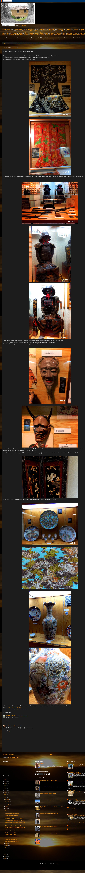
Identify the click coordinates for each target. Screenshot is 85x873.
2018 (5, 792)
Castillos (51, 30)
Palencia (51, 29)
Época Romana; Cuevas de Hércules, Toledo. (48, 780)
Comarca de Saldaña (27, 30)
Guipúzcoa (51, 34)
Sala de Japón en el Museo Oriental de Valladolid (14, 817)
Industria (70, 30)
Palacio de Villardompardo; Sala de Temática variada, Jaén (51, 800)
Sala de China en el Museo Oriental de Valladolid (14, 818)
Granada (20, 33)
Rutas (63, 30)
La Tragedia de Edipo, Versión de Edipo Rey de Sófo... (15, 825)
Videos (63, 34)
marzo (7, 845)
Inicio (51, 754)
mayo (7, 811)
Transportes (12, 34)
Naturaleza (77, 43)
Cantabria (77, 30)
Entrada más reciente (8, 754)
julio (7, 808)
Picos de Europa (73, 32)
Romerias (21, 34)
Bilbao (3, 33)
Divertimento (11, 30)
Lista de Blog (17, 43)
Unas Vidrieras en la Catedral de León (12, 841)
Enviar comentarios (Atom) (13, 757)
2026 (5, 778)
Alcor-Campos (14, 33)
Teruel (36, 33)
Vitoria (78, 34)
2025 (5, 779)
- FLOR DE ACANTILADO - (73, 829)
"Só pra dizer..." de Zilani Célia (74, 825)
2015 (5, 797)
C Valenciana (52, 33)
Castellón (59, 33)
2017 (5, 794)
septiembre (8, 804)
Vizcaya (59, 32)
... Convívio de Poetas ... (72, 814)
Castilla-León (6, 29)
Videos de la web (68, 43)
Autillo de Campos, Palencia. (10, 834)
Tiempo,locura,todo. (72, 807)
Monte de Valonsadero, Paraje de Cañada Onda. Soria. (15, 829)
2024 (5, 781)
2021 (5, 787)
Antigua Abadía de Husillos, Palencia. (12, 830)
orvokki (7, 725)
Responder (8, 721)
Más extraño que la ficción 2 (73, 772)
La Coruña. (82, 34)
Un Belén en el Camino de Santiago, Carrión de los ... (15, 836)
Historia (41, 29)
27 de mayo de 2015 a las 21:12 (15, 725)
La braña (41, 33)
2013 (5, 852)
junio (7, 810)
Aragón (7, 33)
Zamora (44, 30)
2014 (5, 851)
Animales (31, 33)
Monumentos (30, 29)
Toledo (37, 34)
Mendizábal (65, 32)
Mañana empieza (76, 764)
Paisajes (61, 29)
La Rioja (17, 34)
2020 (5, 788)
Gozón (46, 33)
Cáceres (3, 34)
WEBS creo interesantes (45, 43)
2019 (5, 790)
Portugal (9, 32)
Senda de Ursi (32, 34)
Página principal (7, 43)
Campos (18, 30)
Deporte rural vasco (68, 34)
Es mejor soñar (71, 763)
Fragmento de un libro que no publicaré (75, 808)
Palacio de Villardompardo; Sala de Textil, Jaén (49, 813)
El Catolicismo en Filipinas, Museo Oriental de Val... (15, 822)
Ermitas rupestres (58, 34)
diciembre (7, 799)
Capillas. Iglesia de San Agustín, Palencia (13, 832)
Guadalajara (42, 34)
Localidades (18, 29)
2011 (5, 856)
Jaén (47, 34)
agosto (7, 806)
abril (7, 843)
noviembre (8, 801)
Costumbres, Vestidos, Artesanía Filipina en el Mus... (15, 820)
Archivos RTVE (57, 43)
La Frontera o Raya (52, 32)
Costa (15, 32)
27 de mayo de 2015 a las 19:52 (21, 715)
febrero (7, 847)
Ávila (35, 32)
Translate (24, 25)
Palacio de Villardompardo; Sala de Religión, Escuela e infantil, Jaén (52, 807)
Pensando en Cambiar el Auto (10, 837)
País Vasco (4, 32)
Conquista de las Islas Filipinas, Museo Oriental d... (15, 823)
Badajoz (74, 34)
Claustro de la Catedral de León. (11, 839)
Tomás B (43, 763)
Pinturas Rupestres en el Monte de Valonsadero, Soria (15, 827)
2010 (5, 858)
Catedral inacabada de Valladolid (11, 815)
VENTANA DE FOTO (10, 715)
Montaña (76, 29)
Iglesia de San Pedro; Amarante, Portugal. (48, 793)
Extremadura (70, 33)
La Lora (30, 32)
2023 (5, 783)
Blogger (58, 863)
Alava (7, 34)
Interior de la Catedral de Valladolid (12, 813)
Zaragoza (26, 34)
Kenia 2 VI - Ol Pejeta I (77, 773)
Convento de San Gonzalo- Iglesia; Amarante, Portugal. (50, 786)
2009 (5, 860)
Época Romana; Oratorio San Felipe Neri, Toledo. (49, 819)
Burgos (3, 30)
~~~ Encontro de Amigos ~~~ (73, 799)
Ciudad (69, 29)
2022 (5, 785)
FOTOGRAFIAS (14, 6)
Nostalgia (40, 32)
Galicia (76, 33)
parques (25, 32)
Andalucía (20, 32)
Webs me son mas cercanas (29, 43)
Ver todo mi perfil (44, 768)
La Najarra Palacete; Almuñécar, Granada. (48, 839)
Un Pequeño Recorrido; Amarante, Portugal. (48, 826)
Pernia (64, 33)
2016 (5, 796)
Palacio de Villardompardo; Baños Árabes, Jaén (49, 833)
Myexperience (70, 780)
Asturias (45, 32)
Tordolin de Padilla (71, 790)
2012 (5, 854)
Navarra (25, 33)
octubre (7, 803)
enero (7, 848)
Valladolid (37, 30)
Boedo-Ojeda (80, 32)
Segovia (57, 30)
